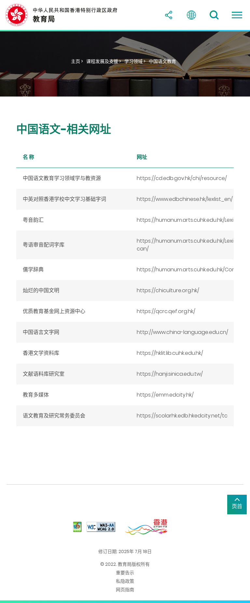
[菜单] (237, 15)
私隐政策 (125, 581)
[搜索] (214, 15)
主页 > (77, 61)
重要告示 (125, 572)
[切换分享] (168, 15)
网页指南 (125, 589)
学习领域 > (135, 61)
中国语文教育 (162, 61)
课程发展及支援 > (103, 61)
